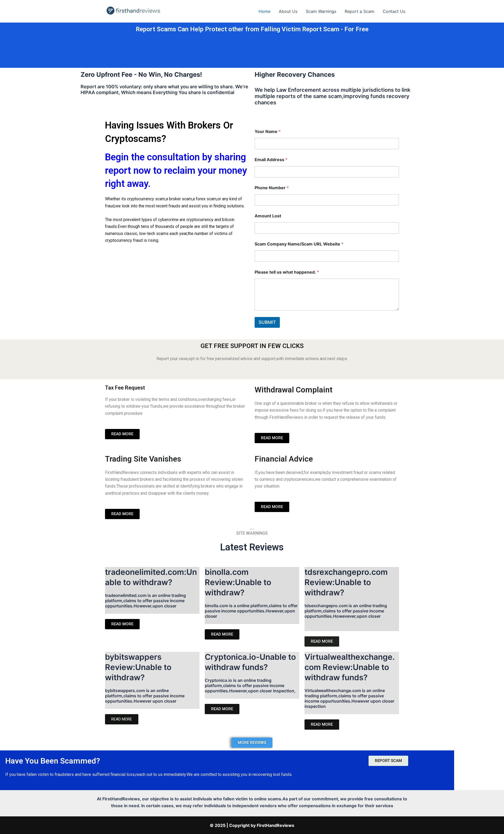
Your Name (268, 131)
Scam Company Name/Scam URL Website (299, 244)
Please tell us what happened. (287, 272)
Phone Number (272, 187)
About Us (288, 11)
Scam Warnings (321, 11)
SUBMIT (267, 322)
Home (264, 11)
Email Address (271, 159)
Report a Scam (359, 11)
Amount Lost (268, 215)
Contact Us (394, 11)
